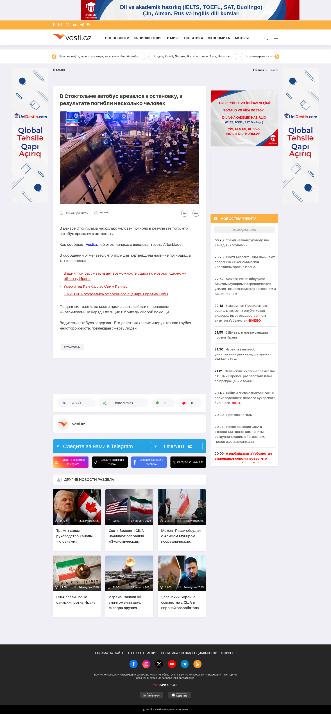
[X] (159, 664)
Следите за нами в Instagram (73, 462)
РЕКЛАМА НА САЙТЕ (108, 653)
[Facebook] (54, 25)
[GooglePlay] (151, 695)
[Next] (277, 57)
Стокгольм (72, 347)
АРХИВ (152, 653)
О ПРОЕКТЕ (229, 653)
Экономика (219, 38)
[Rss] (89, 25)
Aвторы (242, 38)
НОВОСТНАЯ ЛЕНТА (238, 219)
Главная (258, 70)
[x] (67, 25)
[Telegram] (82, 25)
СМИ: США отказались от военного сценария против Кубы (116, 294)
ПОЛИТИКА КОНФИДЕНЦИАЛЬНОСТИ (189, 653)
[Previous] (54, 57)
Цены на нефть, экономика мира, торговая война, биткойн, (99, 56)
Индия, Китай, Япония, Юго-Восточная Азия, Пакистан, (192, 56)
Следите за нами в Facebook (151, 462)
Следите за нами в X (190, 462)
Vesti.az (92, 244)
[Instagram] (60, 25)
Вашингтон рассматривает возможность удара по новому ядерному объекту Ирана (125, 276)
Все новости (117, 38)
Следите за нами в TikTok (112, 462)
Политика (193, 38)
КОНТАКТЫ (135, 653)
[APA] (165, 685)
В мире (173, 38)
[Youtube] (75, 25)
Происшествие (148, 38)
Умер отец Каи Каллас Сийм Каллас (96, 286)
